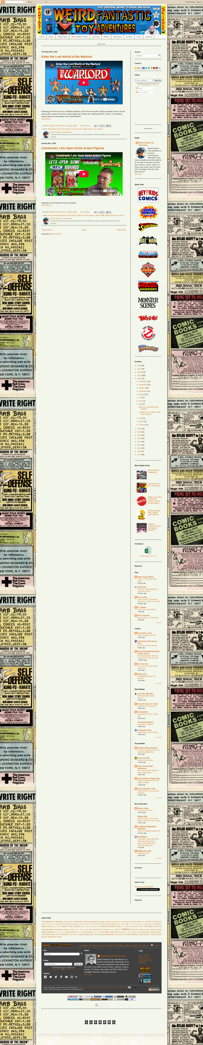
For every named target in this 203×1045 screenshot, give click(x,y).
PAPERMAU (142, 837)
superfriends (154, 934)
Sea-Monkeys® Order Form (148, 556)
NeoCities (117, 37)
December (143, 381)
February (142, 425)
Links (139, 37)
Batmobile (100, 922)
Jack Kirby (124, 924)
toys (95, 129)
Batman (94, 922)
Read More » (46, 119)
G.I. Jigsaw (142, 607)
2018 (139, 438)
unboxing (91, 215)
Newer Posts (47, 230)
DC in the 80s (143, 664)
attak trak (57, 932)
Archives (139, 946)
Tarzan (112, 929)
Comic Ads (136, 922)
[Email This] (99, 125)
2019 (139, 435)
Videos (97, 215)
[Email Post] (95, 125)
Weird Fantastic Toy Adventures (113, 956)
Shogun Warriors (79, 929)
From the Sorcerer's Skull (148, 704)
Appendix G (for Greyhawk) (147, 706)
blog (67, 932)
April (141, 418)
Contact (148, 37)
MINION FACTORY (145, 851)
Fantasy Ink (142, 674)
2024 (139, 372)
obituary (86, 934)
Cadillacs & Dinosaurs (112, 922)
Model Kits (104, 926)
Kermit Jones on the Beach (147, 609)
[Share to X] (104, 125)
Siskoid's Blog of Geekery (148, 748)
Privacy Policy (142, 85)
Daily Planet (50, 924)
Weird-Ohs (134, 929)
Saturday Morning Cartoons (51, 930)
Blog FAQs (62, 37)
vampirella (52, 937)
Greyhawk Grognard (145, 722)
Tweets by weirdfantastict (144, 887)
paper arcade (94, 934)
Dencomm (58, 924)
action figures (52, 129)
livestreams (56, 215)
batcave (62, 932)
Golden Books (88, 924)
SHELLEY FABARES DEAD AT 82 (149, 831)
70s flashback (46, 922)
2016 (139, 445)
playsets (111, 934)
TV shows (105, 930)
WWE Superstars (111, 215)
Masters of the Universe (74, 129)
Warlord (100, 129)
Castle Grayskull (126, 922)
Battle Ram (142, 587)
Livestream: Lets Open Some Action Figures (72, 148)
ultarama (44, 937)
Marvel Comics (56, 926)
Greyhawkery (143, 712)
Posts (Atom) (56, 234)
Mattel (85, 129)
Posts (140, 88)
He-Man (112, 924)
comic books (88, 932)
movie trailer (72, 934)
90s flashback (68, 922)
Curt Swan (144, 922)
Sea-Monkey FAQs (79, 37)
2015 (139, 448)
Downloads (66, 924)
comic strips (97, 932)
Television (117, 929)
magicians (158, 932)
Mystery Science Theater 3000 (136, 926)
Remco (90, 129)
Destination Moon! (144, 853)
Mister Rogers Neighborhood (90, 926)
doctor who (114, 932)
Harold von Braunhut (101, 924)
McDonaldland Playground (153, 471)
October (142, 388)
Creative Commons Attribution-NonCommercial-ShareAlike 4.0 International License (102, 987)
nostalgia (80, 934)
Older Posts (121, 230)
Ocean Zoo (157, 926)
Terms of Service (153, 85)
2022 (139, 379)
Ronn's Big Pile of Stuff (146, 789)
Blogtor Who (142, 816)
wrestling (59, 937)
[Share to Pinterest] (110, 125)
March (141, 421)
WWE (102, 215)
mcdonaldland (46, 934)
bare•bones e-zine (145, 633)
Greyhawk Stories (145, 730)
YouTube (96, 37)
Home (41, 37)
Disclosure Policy (145, 960)
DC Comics (61, 129)
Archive (129, 37)
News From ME (143, 758)
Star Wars (89, 929)
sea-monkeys (132, 934)
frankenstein (145, 932)
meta (53, 934)
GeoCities (74, 924)
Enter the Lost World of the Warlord (66, 56)
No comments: (85, 125)
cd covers (80, 932)
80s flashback (58, 922)
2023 (139, 375)
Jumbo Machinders (145, 924)
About (51, 37)
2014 (139, 451)
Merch (106, 37)
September (143, 391)
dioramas (105, 932)
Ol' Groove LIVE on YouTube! (147, 645)
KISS (153, 924)
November (143, 385)
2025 (139, 369)
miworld (57, 934)
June (141, 401)
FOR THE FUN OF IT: (145, 810)
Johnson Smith (134, 924)
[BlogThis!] (102, 125)
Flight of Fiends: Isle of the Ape (148, 732)
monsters (64, 934)
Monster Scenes (115, 926)
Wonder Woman (144, 929)
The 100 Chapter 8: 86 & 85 (147, 635)
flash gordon (128, 932)
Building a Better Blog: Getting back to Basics (154, 513)
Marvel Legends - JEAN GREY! (148, 617)
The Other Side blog (145, 694)
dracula (121, 932)
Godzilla (80, 924)
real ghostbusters (120, 934)
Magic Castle (46, 926)
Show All (159, 622)
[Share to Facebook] (107, 125)
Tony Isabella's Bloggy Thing (149, 778)
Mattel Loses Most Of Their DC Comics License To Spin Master (155, 500)
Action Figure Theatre (82, 922)
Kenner (159, 924)
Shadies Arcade (68, 929)
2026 (139, 366)
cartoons (73, 932)
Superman (97, 930)
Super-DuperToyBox (146, 577)
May (141, 404)
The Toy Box (142, 597)
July (141, 398)
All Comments (143, 93)
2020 (139, 432)
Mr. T (123, 926)
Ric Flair (85, 215)
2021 (139, 429)
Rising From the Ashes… (146, 760)
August (142, 394)
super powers (144, 934)
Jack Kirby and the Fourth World (154, 485)
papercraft (103, 934)
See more (138, 174)
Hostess (117, 924)
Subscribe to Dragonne (145, 724)
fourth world (136, 932)
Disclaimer (143, 962)
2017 (139, 442)
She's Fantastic (144, 616)
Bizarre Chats (143, 808)
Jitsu (49, 215)
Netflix (150, 926)
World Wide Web (156, 929)
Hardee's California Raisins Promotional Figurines (154, 527)
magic (152, 932)
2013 (139, 455)
